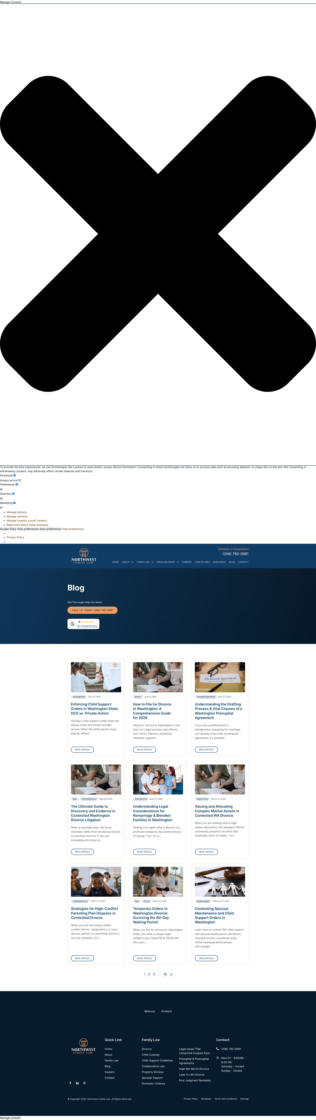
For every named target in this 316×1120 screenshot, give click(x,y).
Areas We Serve (166, 562)
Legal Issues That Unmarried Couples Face (194, 1051)
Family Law (143, 562)
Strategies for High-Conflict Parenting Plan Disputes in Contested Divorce (94, 913)
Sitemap (244, 1098)
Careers (187, 562)
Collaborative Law (153, 1066)
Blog (232, 562)
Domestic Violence (153, 1083)
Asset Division (202, 799)
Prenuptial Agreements (206, 697)
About (126, 562)
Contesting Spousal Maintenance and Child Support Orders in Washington (214, 915)
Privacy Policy (15, 537)
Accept (4, 529)
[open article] (96, 677)
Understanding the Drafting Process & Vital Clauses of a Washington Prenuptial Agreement (218, 711)
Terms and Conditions (226, 1098)
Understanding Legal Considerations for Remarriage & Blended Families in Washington (152, 813)
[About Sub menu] (132, 562)
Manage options (17, 512)
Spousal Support (152, 1077)
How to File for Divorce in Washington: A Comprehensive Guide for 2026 (152, 711)
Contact (243, 562)
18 (165, 974)
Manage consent (10, 1118)
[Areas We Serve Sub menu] (178, 562)
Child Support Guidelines (157, 1060)
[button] (158, 234)
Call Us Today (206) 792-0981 (92, 610)
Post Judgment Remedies (195, 1080)
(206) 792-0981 (236, 554)
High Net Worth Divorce (194, 1068)
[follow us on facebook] (70, 1083)
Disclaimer (206, 1098)
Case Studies (202, 562)
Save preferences (50, 529)
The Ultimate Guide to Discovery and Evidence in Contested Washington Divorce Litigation (93, 813)
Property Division (153, 1072)
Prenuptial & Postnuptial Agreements (194, 1061)
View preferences (28, 529)
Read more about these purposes (27, 524)
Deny (13, 529)
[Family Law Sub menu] (152, 562)
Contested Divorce (88, 799)
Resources (219, 562)
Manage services (17, 516)
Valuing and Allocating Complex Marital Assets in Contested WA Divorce (217, 811)
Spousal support (203, 901)
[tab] (149, 1011)
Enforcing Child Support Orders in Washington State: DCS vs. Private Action (94, 708)
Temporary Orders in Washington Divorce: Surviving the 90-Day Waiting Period (151, 915)
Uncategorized (79, 697)
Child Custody (151, 1054)
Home (115, 562)
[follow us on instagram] (84, 1083)
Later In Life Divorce (191, 1074)
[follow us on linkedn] (77, 1083)
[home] (84, 556)
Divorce (138, 697)
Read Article (82, 749)
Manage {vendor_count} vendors (27, 520)
